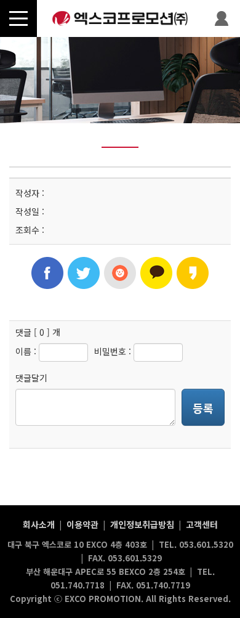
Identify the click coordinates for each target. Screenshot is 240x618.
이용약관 (82, 524)
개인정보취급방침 (142, 524)
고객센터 (202, 524)
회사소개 (39, 524)
